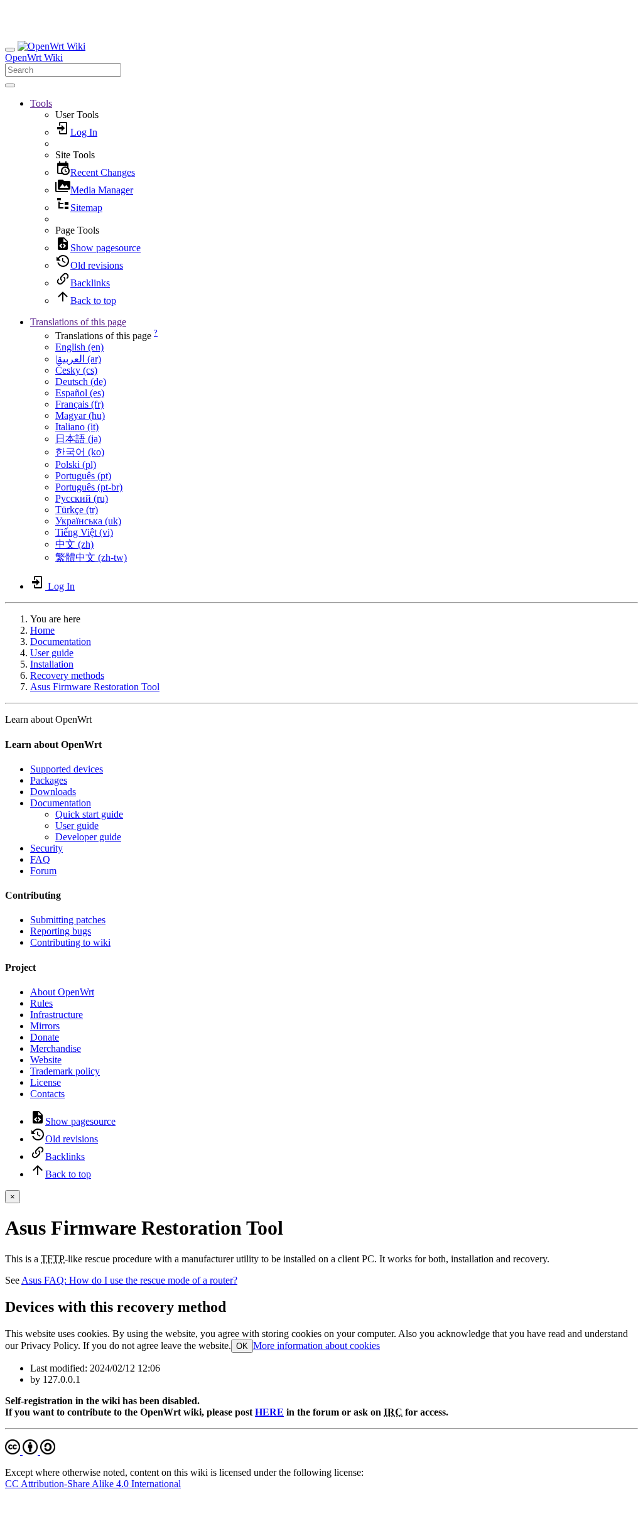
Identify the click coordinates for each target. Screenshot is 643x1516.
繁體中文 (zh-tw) (91, 557)
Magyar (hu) (80, 415)
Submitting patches (67, 919)
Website (46, 1059)
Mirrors (45, 1026)
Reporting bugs (60, 931)
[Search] (10, 85)
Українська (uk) (88, 521)
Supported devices (66, 769)
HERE (269, 1412)
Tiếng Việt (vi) (84, 532)
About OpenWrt (62, 992)
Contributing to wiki (70, 942)
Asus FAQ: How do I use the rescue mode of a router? (129, 1280)
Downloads (53, 791)
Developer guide (88, 836)
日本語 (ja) (78, 438)
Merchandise (55, 1048)
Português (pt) (83, 475)
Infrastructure (56, 1014)
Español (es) (79, 392)
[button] (41, 103)
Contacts (47, 1093)
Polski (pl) (75, 464)
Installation (51, 664)
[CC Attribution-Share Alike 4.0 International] (30, 1451)
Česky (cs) (76, 370)
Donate (44, 1037)
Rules (41, 1003)
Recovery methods (67, 675)
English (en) (79, 347)
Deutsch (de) (80, 381)
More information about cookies (316, 1345)
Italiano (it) (77, 426)
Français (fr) (79, 404)
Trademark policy (65, 1071)
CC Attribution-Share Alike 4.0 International (93, 1483)
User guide (51, 652)
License (45, 1082)
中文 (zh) (74, 544)
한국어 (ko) (79, 452)
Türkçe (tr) (76, 509)
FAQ (40, 859)
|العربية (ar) (78, 359)
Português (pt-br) (88, 487)
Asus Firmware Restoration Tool (94, 686)
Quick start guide (89, 814)
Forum (43, 870)
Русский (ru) (81, 498)
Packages (48, 780)
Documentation (60, 641)
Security (46, 848)
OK (242, 1346)
